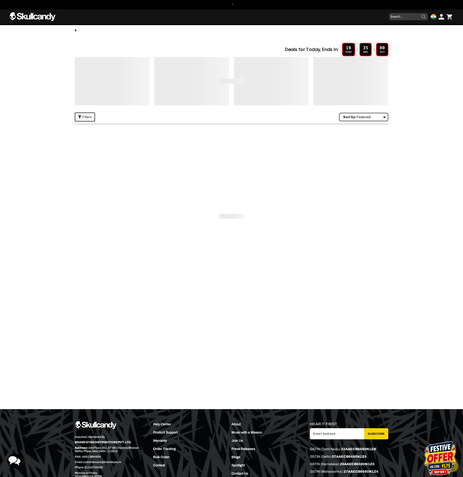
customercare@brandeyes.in (102, 462)
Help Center (162, 424)
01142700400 (93, 467)
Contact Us (240, 473)
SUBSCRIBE (376, 433)
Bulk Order (161, 457)
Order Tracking (164, 449)
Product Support (165, 432)
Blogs (236, 457)
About (236, 424)
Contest (159, 465)
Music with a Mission (247, 432)
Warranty (160, 440)
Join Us (237, 440)
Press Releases (243, 449)
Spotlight (238, 465)
